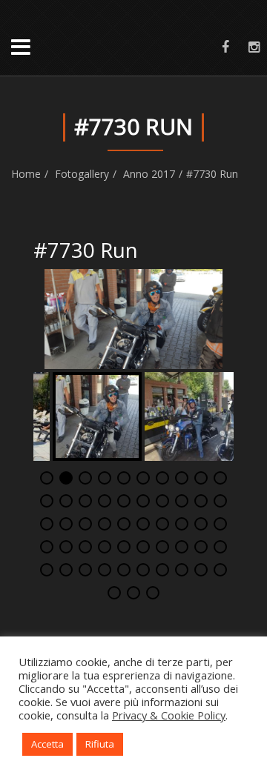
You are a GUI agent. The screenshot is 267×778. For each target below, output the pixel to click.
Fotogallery (82, 174)
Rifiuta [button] (99, 744)
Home (26, 174)
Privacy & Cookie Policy (168, 715)
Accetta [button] (47, 744)
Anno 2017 (149, 174)
